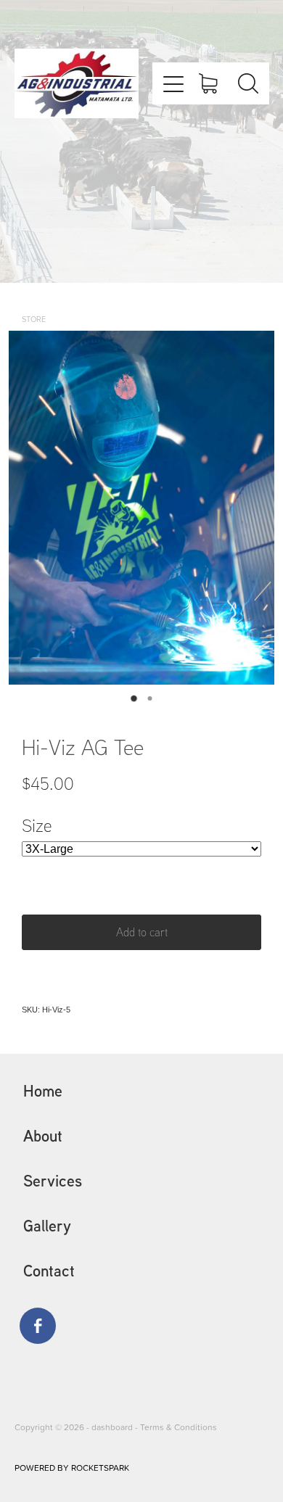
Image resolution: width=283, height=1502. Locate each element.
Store (34, 318)
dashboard (112, 1427)
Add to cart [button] (142, 932)
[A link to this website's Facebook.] (38, 1326)
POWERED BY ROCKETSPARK (72, 1467)
